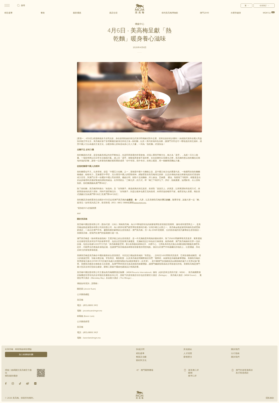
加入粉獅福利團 (26, 354)
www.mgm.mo (140, 202)
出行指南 (235, 353)
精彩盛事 (8, 12)
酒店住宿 (113, 12)
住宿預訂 (263, 5)
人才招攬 (188, 353)
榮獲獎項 (188, 356)
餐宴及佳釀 (141, 356)
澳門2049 (204, 12)
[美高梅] (140, 8)
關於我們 (235, 356)
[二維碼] (41, 373)
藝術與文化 (141, 360)
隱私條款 (270, 397)
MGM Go (268, 12)
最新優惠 (77, 12)
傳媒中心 (139, 24)
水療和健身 (236, 12)
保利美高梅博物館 (170, 12)
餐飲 (43, 12)
